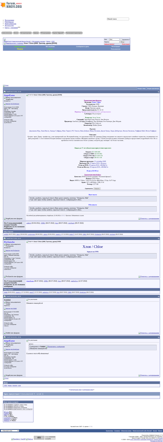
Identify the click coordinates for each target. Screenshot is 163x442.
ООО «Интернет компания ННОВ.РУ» (141, 439)
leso (56, 223)
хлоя (19, 385)
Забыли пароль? (109, 44)
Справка (117, 430)
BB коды (6, 412)
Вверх (160, 430)
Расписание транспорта (74, 33)
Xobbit (5, 292)
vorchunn (71, 223)
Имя (105, 39)
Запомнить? (126, 39)
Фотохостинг (9, 25)
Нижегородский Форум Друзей (21, 41)
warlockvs (74, 281)
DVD (53, 41)
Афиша (36, 33)
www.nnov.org (6, 33)
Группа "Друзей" (58, 33)
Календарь (109, 430)
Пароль (106, 42)
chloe (5, 385)
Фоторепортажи (26, 33)
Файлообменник (10, 24)
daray (18, 234)
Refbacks (7, 420)
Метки (6, 382)
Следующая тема (87, 389)
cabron (28, 223)
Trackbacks (7, 417)
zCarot (161, 438)
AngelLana (83, 292)
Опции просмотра (153, 88)
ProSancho (98, 234)
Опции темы (141, 88)
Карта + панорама (11, 28)
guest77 (31, 292)
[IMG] (5, 415)
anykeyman (31, 234)
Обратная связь (126, 430)
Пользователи (115, 49)
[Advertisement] (46, 57)
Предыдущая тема (75, 389)
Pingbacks (7, 419)
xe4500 (6, 234)
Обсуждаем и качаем (38, 41)
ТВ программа (45, 33)
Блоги (16, 33)
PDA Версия (9, 22)
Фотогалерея (9, 20)
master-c (58, 234)
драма (10, 385)
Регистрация (126, 44)
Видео (48, 41)
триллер (14, 385)
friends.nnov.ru (158, 439)
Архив (155, 430)
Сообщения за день (82, 46)
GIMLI (43, 223)
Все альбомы (50, 46)
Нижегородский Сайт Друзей (142, 430)
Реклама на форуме (156, 441)
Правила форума (20, 46)
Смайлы (6, 413)
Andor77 (71, 234)
